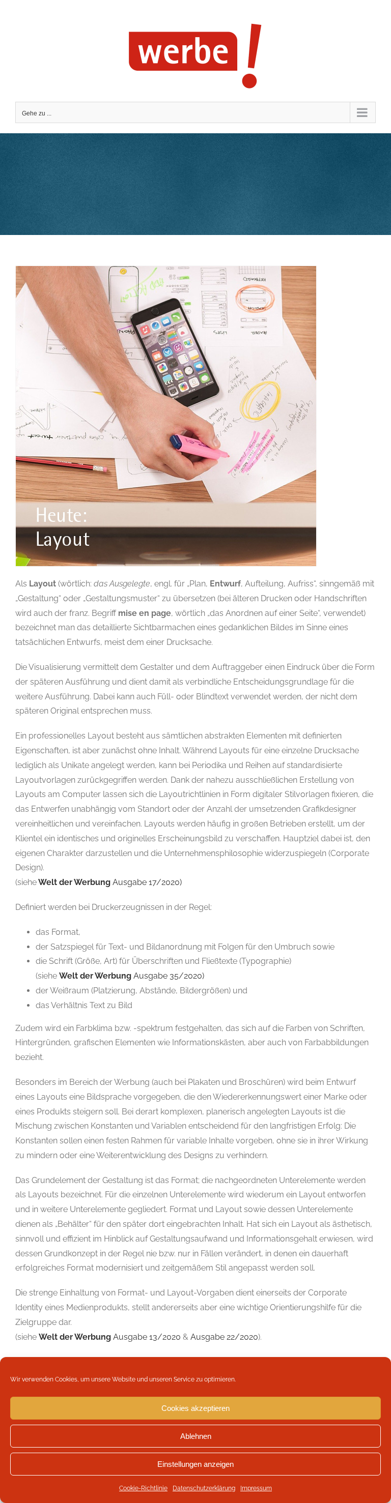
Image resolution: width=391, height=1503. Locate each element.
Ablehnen (195, 1436)
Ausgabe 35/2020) (131, 976)
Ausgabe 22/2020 (224, 1337)
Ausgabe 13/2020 (110, 1337)
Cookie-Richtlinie (143, 1488)
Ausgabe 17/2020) (109, 882)
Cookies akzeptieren (195, 1408)
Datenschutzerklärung (204, 1488)
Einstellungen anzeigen (195, 1464)
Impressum (256, 1488)
